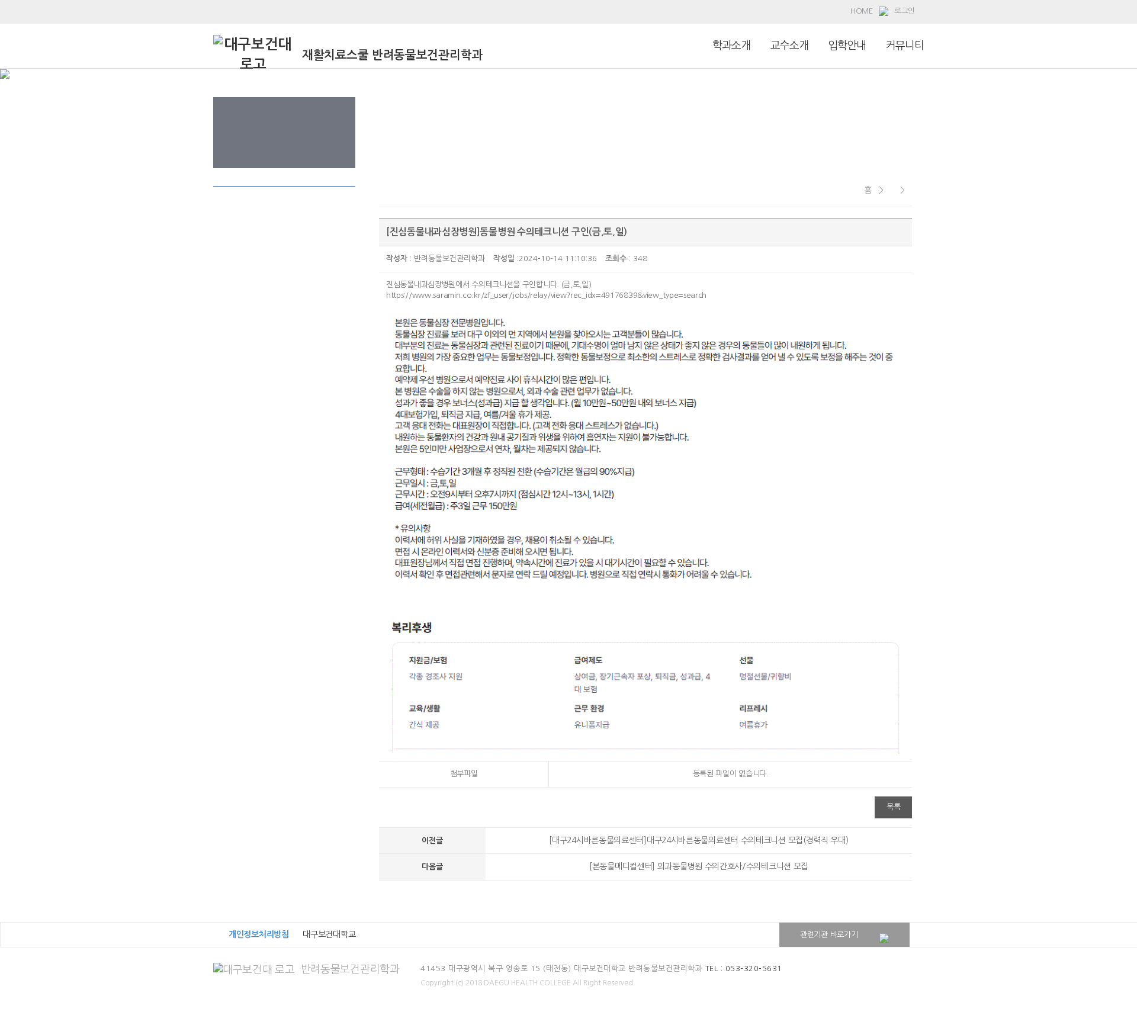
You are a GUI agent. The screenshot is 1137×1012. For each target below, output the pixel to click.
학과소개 (731, 45)
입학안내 (847, 45)
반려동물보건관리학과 (350, 969)
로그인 (904, 11)
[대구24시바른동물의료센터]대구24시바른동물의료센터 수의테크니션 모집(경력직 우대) (698, 840)
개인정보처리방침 (259, 934)
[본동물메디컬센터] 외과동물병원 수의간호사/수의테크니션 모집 (698, 866)
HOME (861, 11)
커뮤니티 (905, 45)
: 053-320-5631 (743, 968)
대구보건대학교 (329, 934)
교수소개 (789, 45)
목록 (893, 807)
